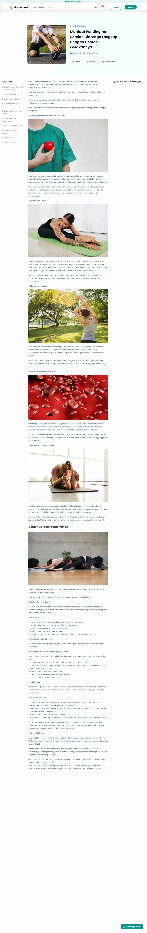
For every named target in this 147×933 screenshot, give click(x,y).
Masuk (116, 7)
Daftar (130, 7)
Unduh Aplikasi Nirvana (74, 1)
